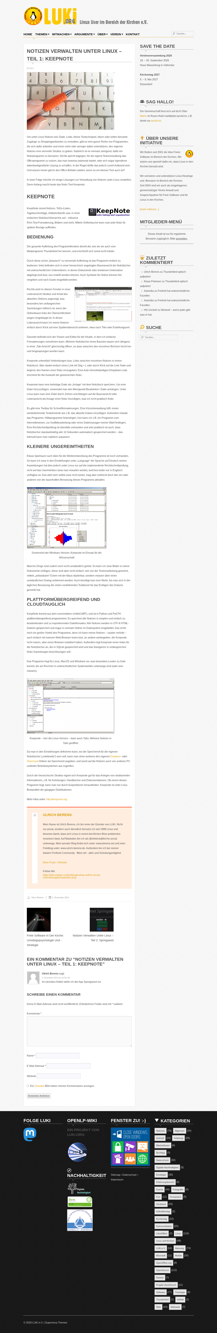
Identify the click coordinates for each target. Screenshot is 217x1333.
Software (160, 1292)
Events (159, 1189)
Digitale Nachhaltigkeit (167, 1167)
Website (62, 862)
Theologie (180, 1292)
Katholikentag (163, 1211)
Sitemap (115, 1174)
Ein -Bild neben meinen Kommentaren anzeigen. (62, 1086)
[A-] (28, 68)
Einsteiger (161, 1174)
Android (160, 1138)
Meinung (179, 1248)
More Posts (49, 862)
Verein (115, 34)
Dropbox (115, 756)
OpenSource (162, 1270)
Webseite (175, 1307)
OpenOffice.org (164, 1263)
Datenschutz (129, 1174)
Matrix (143, 116)
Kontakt (133, 34)
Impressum (117, 1179)
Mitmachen (61, 34)
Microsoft (160, 1255)
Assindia (149, 291)
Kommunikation (164, 1226)
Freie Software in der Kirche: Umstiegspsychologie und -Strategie (45, 940)
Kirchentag (161, 1219)
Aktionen (160, 1131)
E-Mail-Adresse (36, 1066)
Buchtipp (160, 1152)
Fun (158, 1197)
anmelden (181, 238)
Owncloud (32, 761)
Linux (178, 1233)
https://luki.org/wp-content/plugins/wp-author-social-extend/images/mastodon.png (72, 876)
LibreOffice (161, 1233)
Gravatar (39, 1086)
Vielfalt (180, 1299)
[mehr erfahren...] (149, 209)
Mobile (178, 1255)
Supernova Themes (56, 1322)
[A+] (32, 68)
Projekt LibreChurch (166, 1285)
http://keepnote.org (56, 799)
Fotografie (178, 1189)
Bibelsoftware (163, 1145)
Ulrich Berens (57, 815)
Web (158, 1307)
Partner (160, 1277)
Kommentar (34, 1013)
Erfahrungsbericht (165, 1182)
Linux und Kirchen (165, 1241)
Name (31, 1055)
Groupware (175, 1197)
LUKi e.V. (160, 1248)
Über (102, 34)
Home (28, 34)
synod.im (156, 120)
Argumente (83, 34)
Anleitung (178, 1138)
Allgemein (180, 1131)
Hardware (161, 1204)
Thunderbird (162, 1299)
